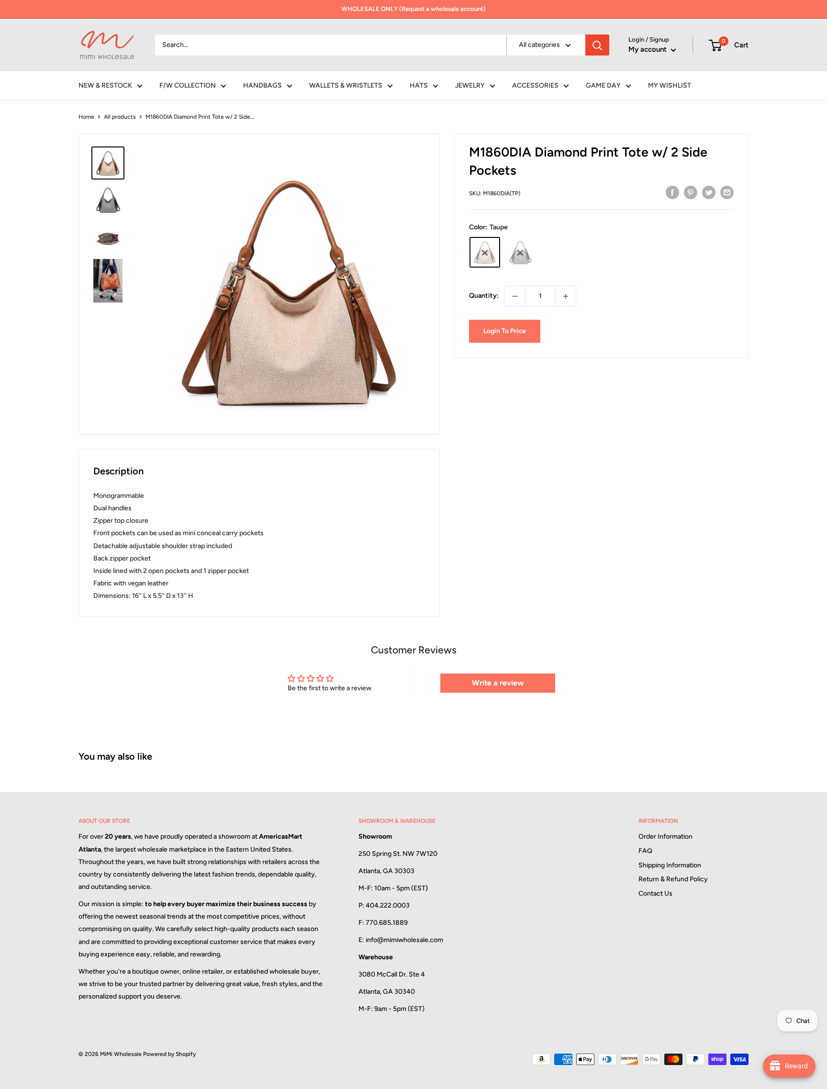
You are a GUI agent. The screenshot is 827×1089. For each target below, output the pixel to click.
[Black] (520, 252)
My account (648, 49)
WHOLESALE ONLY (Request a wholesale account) (413, 8)
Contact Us (655, 893)
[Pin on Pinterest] (690, 192)
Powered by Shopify (169, 1054)
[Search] (597, 45)
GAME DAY (603, 85)
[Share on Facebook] (672, 192)
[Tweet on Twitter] (708, 192)
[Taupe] (484, 252)
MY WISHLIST (669, 85)
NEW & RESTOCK (105, 85)
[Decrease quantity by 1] (515, 296)
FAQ (645, 851)
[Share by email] (727, 192)
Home (86, 116)
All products (120, 116)
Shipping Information (669, 865)
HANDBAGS (262, 85)
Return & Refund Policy (673, 879)
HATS (419, 85)
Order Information (665, 836)
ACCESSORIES (535, 85)
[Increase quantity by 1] (566, 296)
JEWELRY (470, 85)
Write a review (498, 682)
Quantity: (484, 296)
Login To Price (504, 331)
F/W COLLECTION (187, 85)
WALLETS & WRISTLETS (345, 85)
